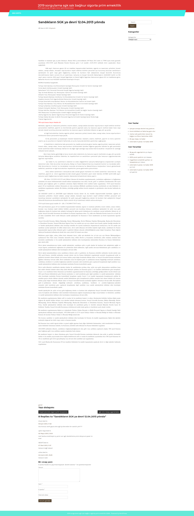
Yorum (40, 467)
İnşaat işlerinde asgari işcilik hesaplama (53, 412)
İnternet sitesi (43, 495)
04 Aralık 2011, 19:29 (45, 455)
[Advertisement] (79, 44)
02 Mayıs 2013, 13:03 (45, 433)
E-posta (41, 489)
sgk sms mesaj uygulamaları (109, 412)
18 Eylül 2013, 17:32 (45, 424)
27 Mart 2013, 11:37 (44, 445)
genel (40, 405)
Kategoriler (132, 37)
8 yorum (52, 28)
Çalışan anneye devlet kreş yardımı (142, 128)
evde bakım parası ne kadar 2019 (141, 142)
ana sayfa (16, 13)
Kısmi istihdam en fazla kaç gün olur (142, 131)
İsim (40, 484)
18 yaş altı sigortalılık (137, 152)
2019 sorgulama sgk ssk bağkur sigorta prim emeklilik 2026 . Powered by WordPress (97, 513)
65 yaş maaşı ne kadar (137, 139)
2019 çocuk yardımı (136, 157)
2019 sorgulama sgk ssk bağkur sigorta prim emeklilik (79, 5)
